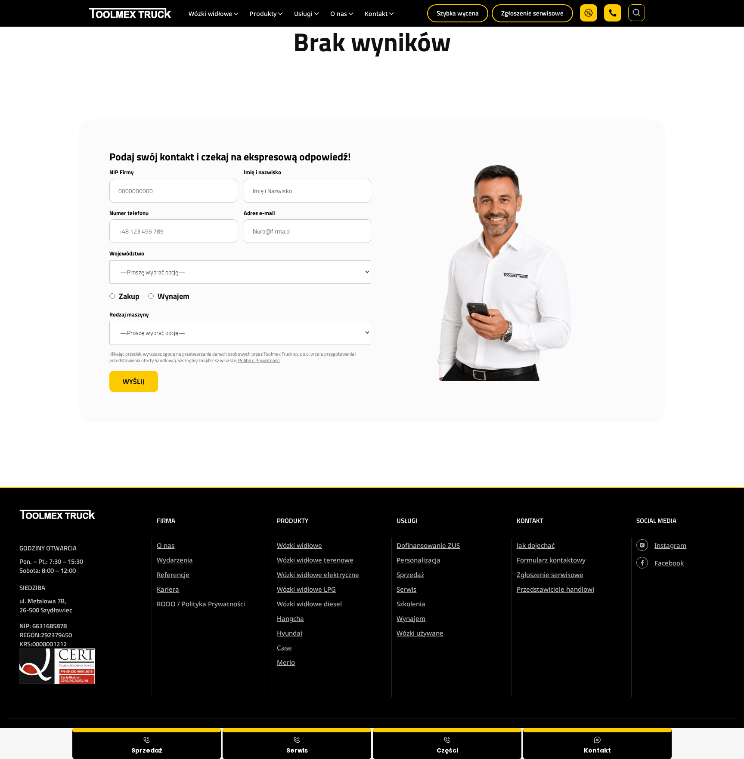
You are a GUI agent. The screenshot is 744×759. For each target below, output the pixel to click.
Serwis (406, 589)
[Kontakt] (597, 743)
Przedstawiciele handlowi (555, 589)
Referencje (173, 574)
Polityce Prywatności (259, 360)
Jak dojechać (536, 545)
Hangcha (290, 618)
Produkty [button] (263, 13)
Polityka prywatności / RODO (686, 734)
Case (284, 647)
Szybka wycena (458, 13)
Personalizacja (418, 560)
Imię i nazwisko (262, 172)
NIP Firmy (121, 172)
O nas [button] (338, 13)
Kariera (168, 589)
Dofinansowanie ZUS (428, 545)
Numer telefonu (129, 213)
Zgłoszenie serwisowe (532, 13)
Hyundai (289, 633)
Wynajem (411, 618)
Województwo (126, 253)
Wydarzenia (175, 560)
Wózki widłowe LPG (306, 589)
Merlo (286, 662)
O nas (165, 545)
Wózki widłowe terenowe (315, 560)
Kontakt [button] (376, 13)
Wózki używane (420, 633)
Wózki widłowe (299, 545)
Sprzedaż (410, 574)
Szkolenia (411, 603)
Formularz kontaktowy (551, 560)
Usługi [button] (303, 13)
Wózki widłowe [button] (210, 13)
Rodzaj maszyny (129, 314)
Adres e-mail (259, 213)
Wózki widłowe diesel (309, 603)
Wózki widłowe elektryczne (318, 574)
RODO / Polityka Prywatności (201, 603)
